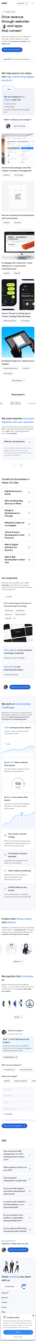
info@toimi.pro (9, 1057)
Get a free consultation (13, 1126)
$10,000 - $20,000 (21, 1081)
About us (17, 961)
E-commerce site (9, 1069)
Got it (18, 1332)
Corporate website (26, 1069)
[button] (33, 1316)
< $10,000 (7, 1081)
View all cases (17, 380)
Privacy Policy (18, 1337)
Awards (17, 1017)
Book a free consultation (12, 50)
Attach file (8, 1114)
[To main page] (4, 3)
